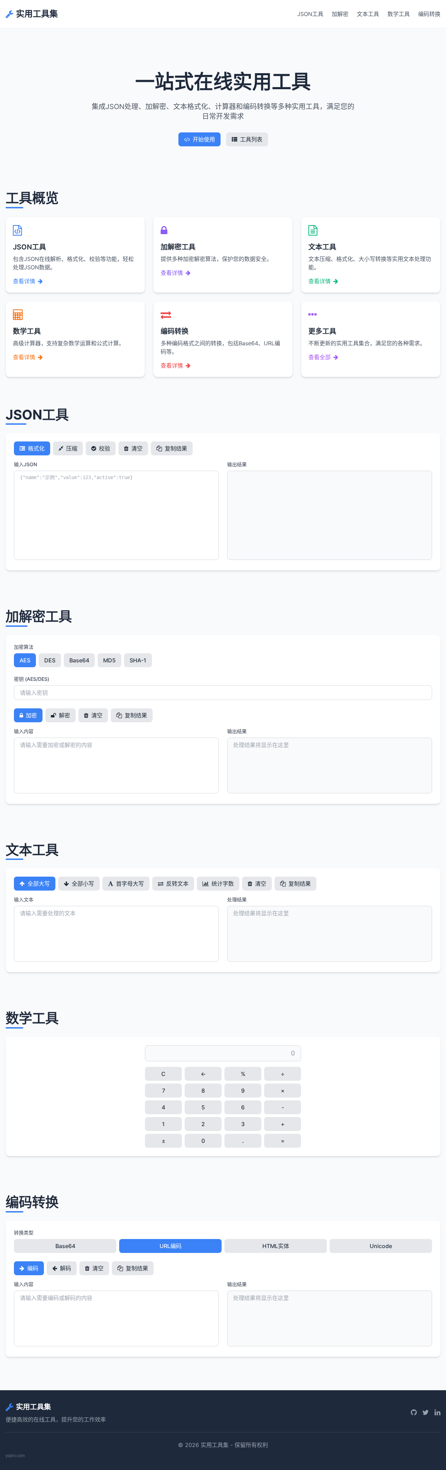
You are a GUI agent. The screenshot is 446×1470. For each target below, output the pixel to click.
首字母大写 (129, 883)
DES (49, 660)
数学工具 (398, 13)
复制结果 (175, 448)
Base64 (79, 660)
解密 (63, 715)
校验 (104, 448)
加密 (30, 715)
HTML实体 (275, 1245)
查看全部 (319, 357)
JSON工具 (310, 13)
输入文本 (23, 899)
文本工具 (368, 13)
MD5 (109, 660)
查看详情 (24, 281)
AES (25, 660)
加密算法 (23, 647)
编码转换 (429, 13)
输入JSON (25, 464)
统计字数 (222, 883)
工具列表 (251, 139)
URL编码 (171, 1245)
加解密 (340, 13)
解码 (65, 1268)
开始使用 (204, 139)
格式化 (35, 448)
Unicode (381, 1245)
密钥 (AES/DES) (31, 679)
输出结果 (237, 464)
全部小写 (82, 883)
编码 (32, 1268)
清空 (136, 448)
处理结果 (237, 899)
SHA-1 (138, 660)
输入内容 (23, 731)
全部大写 (38, 883)
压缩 (71, 448)
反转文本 (177, 883)
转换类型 (23, 1233)
